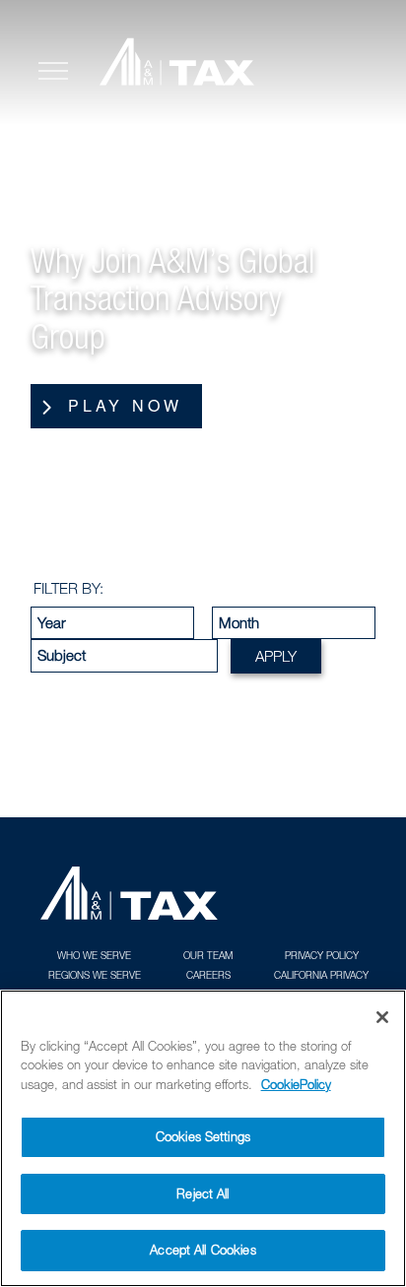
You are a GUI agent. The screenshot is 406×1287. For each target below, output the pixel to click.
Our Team (208, 955)
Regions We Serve (94, 975)
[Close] (382, 1017)
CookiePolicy (296, 1084)
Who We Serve (94, 955)
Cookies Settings (203, 1136)
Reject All (202, 1193)
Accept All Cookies (202, 1249)
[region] (203, 1138)
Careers (208, 975)
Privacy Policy (322, 955)
